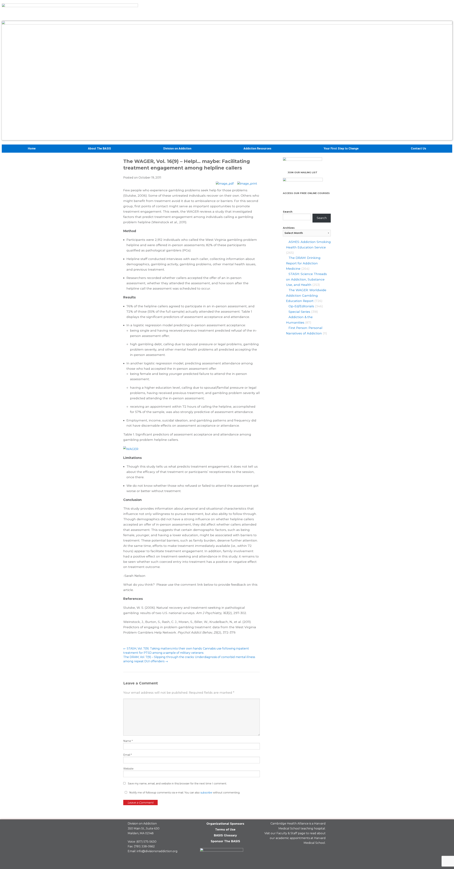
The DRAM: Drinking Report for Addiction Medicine (303, 263)
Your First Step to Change (341, 148)
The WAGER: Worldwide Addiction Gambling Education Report (306, 295)
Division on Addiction (177, 148)
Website (128, 768)
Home (32, 148)
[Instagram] (321, 851)
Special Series (299, 311)
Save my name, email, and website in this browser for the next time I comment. (177, 783)
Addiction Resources (257, 148)
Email (127, 754)
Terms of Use (225, 829)
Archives (289, 227)
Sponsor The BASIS (225, 841)
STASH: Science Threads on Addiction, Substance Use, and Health (306, 279)
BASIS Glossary (225, 835)
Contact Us (418, 148)
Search (287, 211)
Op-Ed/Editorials (301, 306)
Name (128, 741)
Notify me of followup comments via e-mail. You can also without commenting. (184, 792)
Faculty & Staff (286, 833)
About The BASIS (99, 148)
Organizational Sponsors (225, 823)
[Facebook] (296, 851)
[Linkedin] (308, 851)
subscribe (206, 792)
